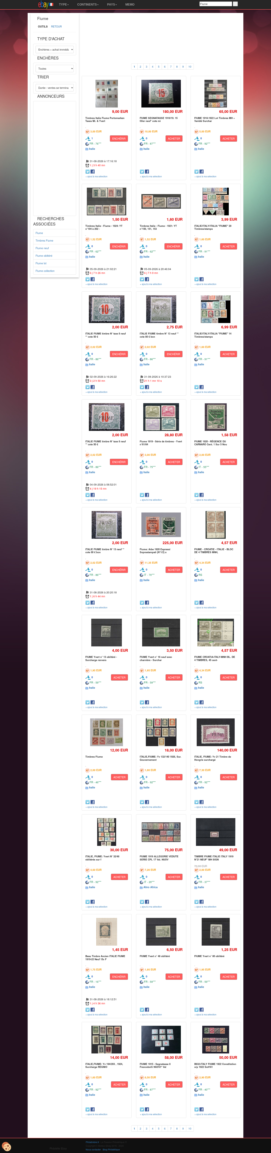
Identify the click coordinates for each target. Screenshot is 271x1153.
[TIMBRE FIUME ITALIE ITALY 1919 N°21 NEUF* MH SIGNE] (215, 832)
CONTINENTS (87, 4)
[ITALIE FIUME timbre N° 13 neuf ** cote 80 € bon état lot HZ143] (161, 309)
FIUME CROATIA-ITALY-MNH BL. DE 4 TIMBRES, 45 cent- (214, 658)
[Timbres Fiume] (106, 732)
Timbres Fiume (44, 240)
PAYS (110, 4)
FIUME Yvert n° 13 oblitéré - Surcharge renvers (101, 658)
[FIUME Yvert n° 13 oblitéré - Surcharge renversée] (107, 633)
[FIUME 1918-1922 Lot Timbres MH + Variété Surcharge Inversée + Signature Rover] (215, 93)
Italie (92, 149)
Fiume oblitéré (44, 255)
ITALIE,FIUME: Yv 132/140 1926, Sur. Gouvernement (160, 758)
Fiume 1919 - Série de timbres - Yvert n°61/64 (161, 443)
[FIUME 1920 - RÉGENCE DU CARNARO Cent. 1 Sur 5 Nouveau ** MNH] (216, 417)
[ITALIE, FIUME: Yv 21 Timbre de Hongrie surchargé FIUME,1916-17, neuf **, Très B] (216, 732)
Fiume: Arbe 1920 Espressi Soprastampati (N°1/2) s (155, 550)
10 (189, 66)
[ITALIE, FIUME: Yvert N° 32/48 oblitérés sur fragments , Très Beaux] (107, 832)
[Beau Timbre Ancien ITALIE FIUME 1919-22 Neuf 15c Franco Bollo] (107, 932)
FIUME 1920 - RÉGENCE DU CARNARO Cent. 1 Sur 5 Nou (210, 443)
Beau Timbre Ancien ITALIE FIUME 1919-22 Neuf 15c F (105, 957)
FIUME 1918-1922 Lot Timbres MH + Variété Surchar (214, 119)
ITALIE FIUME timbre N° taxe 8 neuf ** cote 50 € (105, 335)
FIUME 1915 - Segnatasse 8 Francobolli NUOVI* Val (155, 1065)
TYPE (62, 4)
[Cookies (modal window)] (6, 1146)
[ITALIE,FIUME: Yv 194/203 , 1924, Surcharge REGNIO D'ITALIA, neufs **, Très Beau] (106, 1039)
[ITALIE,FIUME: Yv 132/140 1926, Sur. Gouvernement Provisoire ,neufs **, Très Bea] (161, 732)
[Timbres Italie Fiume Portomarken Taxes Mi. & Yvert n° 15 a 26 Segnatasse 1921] (106, 93)
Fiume (39, 233)
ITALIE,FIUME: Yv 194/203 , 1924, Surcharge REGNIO (104, 1065)
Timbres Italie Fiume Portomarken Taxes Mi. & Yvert (104, 119)
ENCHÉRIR (119, 138)
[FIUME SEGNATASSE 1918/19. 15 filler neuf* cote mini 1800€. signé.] (161, 94)
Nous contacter (93, 1149)
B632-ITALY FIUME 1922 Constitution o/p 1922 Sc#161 (215, 1065)
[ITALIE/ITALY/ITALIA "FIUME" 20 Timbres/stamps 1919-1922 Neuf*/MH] (216, 201)
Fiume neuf (42, 248)
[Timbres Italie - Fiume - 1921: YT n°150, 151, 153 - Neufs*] (161, 201)
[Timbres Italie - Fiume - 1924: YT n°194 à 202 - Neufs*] (106, 201)
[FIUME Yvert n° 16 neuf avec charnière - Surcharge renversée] (161, 633)
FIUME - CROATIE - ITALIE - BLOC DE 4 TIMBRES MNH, (213, 550)
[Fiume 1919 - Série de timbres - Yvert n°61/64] (161, 417)
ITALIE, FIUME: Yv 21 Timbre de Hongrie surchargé (212, 758)
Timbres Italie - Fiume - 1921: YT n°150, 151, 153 (158, 227)
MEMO (129, 4)
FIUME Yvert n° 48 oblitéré (155, 956)
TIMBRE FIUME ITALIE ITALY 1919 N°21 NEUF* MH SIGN (213, 858)
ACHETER (174, 138)
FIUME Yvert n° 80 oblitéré (209, 956)
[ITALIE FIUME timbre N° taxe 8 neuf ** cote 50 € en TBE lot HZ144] (106, 309)
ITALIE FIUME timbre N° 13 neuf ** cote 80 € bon (159, 335)
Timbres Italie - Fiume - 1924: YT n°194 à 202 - (103, 227)
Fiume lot (41, 263)
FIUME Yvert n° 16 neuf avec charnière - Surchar (156, 658)
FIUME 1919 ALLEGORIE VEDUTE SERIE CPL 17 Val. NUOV (159, 858)
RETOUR (56, 26)
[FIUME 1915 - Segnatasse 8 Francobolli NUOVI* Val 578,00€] (161, 1040)
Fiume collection (45, 271)
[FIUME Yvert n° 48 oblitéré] (161, 932)
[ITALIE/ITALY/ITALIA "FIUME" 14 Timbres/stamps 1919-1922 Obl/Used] (215, 309)
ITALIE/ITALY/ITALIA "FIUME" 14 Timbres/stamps (212, 335)
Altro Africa (150, 887)
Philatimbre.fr (92, 1142)
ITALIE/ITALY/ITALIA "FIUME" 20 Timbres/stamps (212, 227)
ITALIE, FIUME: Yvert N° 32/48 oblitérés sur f (102, 858)
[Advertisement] (55, 158)
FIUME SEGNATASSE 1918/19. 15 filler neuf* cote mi (159, 119)
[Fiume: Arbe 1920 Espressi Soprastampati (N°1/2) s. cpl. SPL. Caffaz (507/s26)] (161, 525)
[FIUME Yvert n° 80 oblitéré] (215, 932)
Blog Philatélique (111, 1149)
